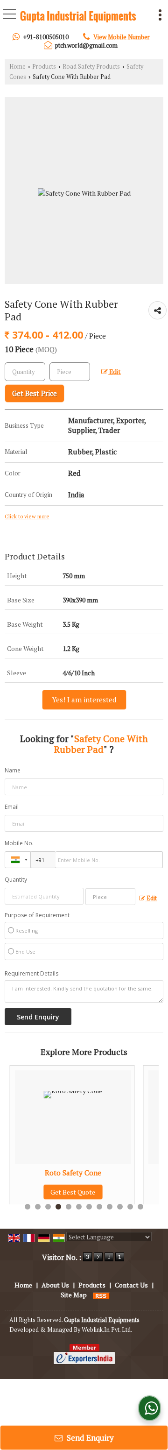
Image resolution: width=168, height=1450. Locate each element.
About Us (55, 1284)
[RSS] (101, 1294)
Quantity (16, 880)
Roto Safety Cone (28, 1172)
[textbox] (69, 371)
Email (12, 807)
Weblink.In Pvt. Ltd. (107, 1330)
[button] (121, 37)
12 (140, 1207)
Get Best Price (34, 393)
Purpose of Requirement (37, 915)
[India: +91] (18, 859)
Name (13, 770)
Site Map (74, 1294)
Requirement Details (31, 973)
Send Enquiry (89, 1437)
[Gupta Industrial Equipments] (78, 17)
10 (120, 1207)
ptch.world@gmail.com (86, 45)
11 (130, 1207)
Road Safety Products (91, 67)
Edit (114, 372)
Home (17, 67)
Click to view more (27, 516)
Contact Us (131, 1284)
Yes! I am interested (84, 699)
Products (44, 67)
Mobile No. (19, 843)
